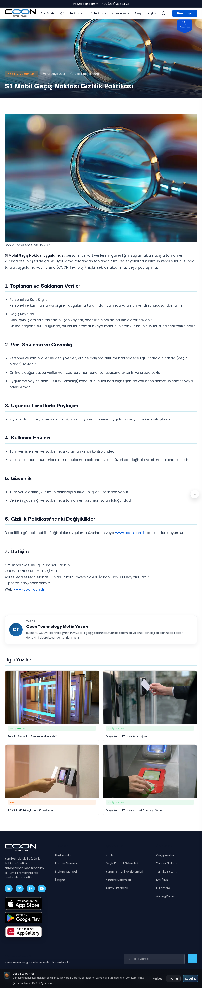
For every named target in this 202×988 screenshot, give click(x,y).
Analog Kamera (166, 896)
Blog (138, 13)
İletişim (151, 13)
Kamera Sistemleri (118, 880)
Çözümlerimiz (69, 13)
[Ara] (164, 13)
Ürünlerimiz (95, 13)
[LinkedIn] (9, 888)
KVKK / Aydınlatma (43, 983)
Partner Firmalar (66, 863)
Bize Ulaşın (185, 13)
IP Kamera (163, 888)
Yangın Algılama (167, 863)
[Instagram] (31, 888)
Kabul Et (190, 978)
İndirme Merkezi (66, 872)
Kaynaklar (119, 13)
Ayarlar (173, 978)
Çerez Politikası (21, 983)
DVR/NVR (162, 880)
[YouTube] (42, 888)
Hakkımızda (63, 855)
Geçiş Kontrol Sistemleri (122, 863)
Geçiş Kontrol (165, 855)
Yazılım (110, 855)
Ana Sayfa (47, 13)
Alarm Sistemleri (117, 888)
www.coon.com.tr (130, 532)
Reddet (157, 978)
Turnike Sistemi (166, 872)
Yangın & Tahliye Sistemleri (124, 872)
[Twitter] (20, 888)
